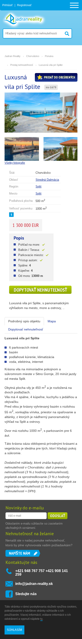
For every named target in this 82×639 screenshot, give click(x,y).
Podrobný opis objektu (24, 321)
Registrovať (24, 5)
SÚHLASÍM (14, 630)
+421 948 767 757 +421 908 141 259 (41, 572)
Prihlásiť (7, 5)
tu (41, 618)
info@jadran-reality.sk (34, 584)
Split (38, 186)
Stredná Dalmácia (47, 179)
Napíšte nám (19, 553)
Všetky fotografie (15, 162)
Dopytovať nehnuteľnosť (40, 290)
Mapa (52, 321)
